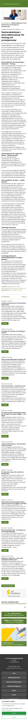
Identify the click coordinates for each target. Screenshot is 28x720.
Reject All (14, 717)
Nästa (24, 297)
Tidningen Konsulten (16, 290)
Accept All (14, 713)
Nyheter (7, 23)
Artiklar (23, 29)
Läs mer (5, 323)
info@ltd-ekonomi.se (16, 668)
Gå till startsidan (8, 585)
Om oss (14, 695)
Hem (2, 23)
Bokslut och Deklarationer (14, 682)
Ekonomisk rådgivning (14, 686)
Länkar (14, 690)
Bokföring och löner (14, 677)
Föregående (6, 297)
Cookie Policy (9, 710)
